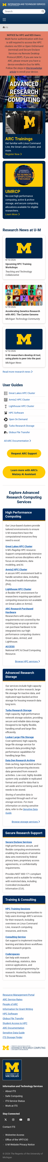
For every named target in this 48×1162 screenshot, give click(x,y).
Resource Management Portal (18, 994)
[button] (24, 20)
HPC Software (10, 1013)
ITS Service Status (15, 1101)
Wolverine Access (14, 1134)
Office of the (16, 1139)
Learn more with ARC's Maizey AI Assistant (24, 472)
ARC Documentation (13, 1028)
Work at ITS (11, 1105)
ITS (6, 27)
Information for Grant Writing (18, 1009)
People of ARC (10, 1004)
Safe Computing (14, 1096)
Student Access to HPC (15, 1023)
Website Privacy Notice (20, 1144)
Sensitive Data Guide (14, 1032)
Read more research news (17, 371)
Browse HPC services (26, 661)
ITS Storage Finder (12, 1037)
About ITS (10, 1091)
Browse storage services (25, 821)
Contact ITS (9, 1126)
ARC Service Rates (12, 999)
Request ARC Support (24, 453)
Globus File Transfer (13, 1018)
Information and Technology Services (23, 1086)
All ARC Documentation (16, 440)
